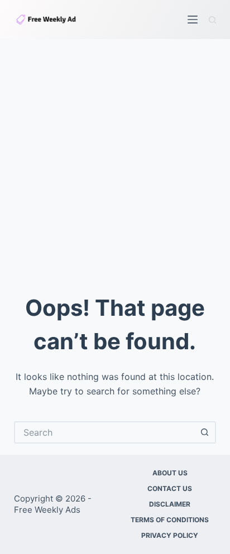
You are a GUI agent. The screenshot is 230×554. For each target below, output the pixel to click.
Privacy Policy (169, 535)
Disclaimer (169, 504)
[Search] (212, 19)
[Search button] (205, 432)
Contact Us (169, 488)
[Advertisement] (115, 159)
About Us (170, 473)
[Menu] (193, 20)
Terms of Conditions (170, 520)
